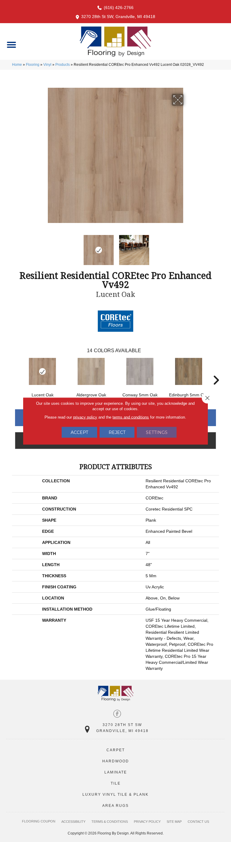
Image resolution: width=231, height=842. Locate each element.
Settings (157, 432)
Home (17, 65)
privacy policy (85, 417)
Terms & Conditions (109, 821)
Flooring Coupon (38, 821)
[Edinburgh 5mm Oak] (188, 371)
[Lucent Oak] (42, 371)
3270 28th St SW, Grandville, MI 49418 (118, 16)
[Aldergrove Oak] (91, 371)
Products (62, 65)
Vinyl (47, 65)
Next (188, 247)
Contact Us (198, 821)
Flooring (32, 65)
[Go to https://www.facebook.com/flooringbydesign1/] (117, 714)
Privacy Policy (147, 821)
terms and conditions (130, 417)
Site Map (174, 821)
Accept (79, 432)
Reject (117, 432)
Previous (43, 247)
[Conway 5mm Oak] (140, 371)
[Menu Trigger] (11, 44)
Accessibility (73, 821)
